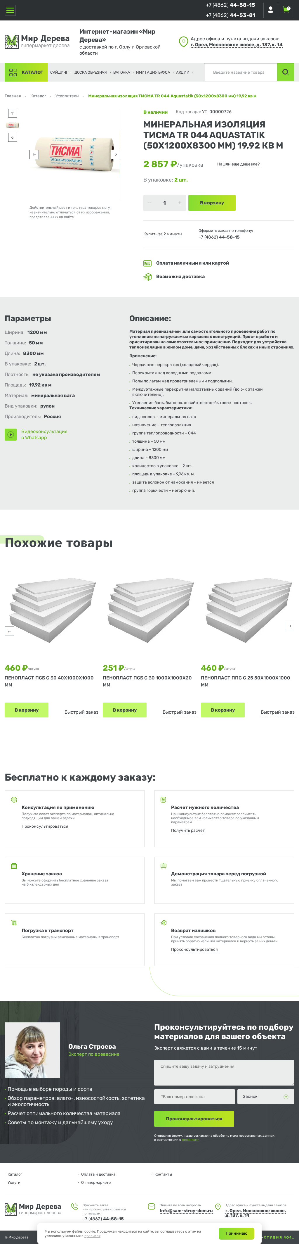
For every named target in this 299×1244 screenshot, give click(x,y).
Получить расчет (188, 830)
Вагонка (121, 72)
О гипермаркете (96, 1182)
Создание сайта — (248, 1237)
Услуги (14, 1182)
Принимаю (236, 1233)
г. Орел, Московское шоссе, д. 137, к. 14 (237, 44)
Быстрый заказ (81, 712)
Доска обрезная (90, 72)
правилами (190, 1140)
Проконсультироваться (45, 826)
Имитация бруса (153, 72)
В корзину (27, 710)
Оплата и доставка (98, 1174)
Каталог (32, 72)
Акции (183, 72)
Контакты (163, 1174)
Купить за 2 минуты (162, 234)
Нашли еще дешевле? (238, 164)
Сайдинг (59, 72)
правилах (92, 1236)
